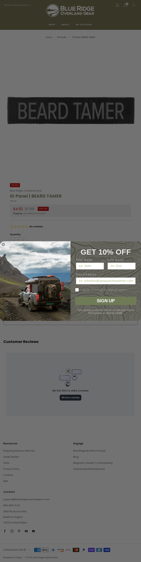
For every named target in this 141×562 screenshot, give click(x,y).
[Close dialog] (3, 244)
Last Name (116, 259)
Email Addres (86, 274)
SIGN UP (106, 300)
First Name (84, 259)
